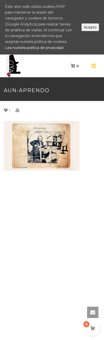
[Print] (19, 110)
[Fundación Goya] (2, 66)
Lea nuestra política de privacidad (34, 47)
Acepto (90, 27)
